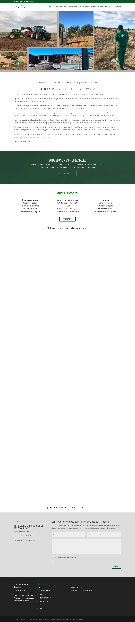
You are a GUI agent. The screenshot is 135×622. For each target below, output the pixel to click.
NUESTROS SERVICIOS (89, 7)
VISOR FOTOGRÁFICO (61, 7)
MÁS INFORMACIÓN (66, 173)
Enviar (116, 566)
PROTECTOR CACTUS (75, 7)
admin (20, 308)
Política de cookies (43, 619)
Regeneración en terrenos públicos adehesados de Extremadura (45, 304)
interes (59, 619)
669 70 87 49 (29, 536)
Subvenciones (34, 308)
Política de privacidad (76, 619)
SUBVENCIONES (102, 7)
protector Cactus (94, 311)
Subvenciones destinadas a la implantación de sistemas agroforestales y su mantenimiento (58, 484)
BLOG (110, 7)
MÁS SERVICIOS (67, 219)
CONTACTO (118, 7)
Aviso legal (66, 619)
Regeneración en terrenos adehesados (33, 394)
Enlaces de (54, 619)
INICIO (51, 7)
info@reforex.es (30, 540)
